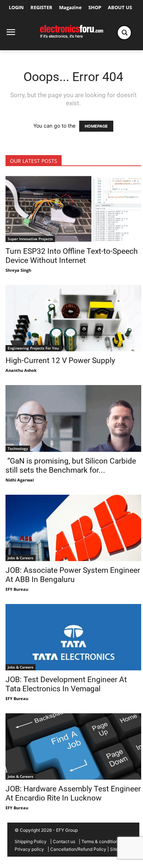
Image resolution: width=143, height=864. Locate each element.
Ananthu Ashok (21, 370)
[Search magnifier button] (124, 32)
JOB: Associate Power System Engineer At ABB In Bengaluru (73, 575)
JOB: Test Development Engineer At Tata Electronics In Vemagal (66, 684)
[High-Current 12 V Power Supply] (73, 318)
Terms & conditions (100, 841)
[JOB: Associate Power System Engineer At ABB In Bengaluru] (73, 528)
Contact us (64, 841)
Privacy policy (29, 849)
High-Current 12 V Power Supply (60, 360)
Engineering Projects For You (33, 348)
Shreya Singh (18, 270)
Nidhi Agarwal (20, 480)
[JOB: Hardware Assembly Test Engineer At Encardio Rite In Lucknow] (73, 746)
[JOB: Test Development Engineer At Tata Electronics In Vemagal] (73, 637)
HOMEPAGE (96, 126)
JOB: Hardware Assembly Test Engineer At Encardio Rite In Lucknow (73, 793)
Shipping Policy (31, 841)
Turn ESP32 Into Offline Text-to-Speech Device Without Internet (72, 256)
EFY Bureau (17, 589)
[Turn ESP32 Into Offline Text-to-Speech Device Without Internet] (73, 209)
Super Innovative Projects (30, 238)
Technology (18, 448)
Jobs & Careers (20, 557)
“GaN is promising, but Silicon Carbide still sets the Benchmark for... (71, 466)
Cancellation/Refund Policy (78, 849)
